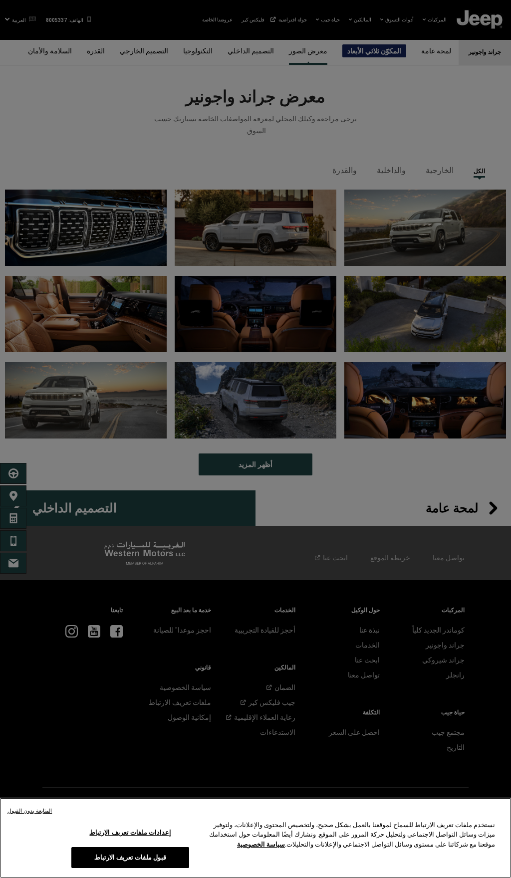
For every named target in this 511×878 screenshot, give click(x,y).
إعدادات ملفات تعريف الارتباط (130, 832)
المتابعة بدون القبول (29, 811)
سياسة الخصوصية (261, 844)
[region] (255, 838)
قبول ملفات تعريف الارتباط (130, 857)
